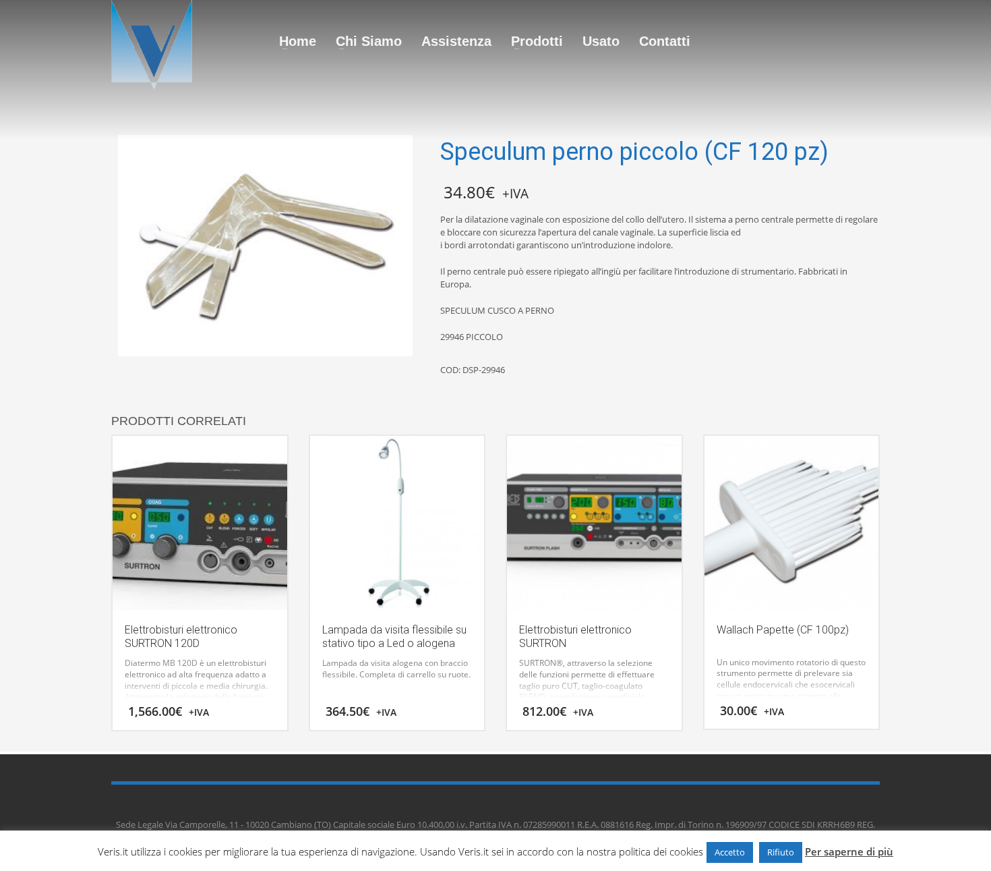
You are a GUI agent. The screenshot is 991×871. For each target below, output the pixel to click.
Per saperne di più (849, 851)
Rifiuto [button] (780, 852)
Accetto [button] (730, 852)
